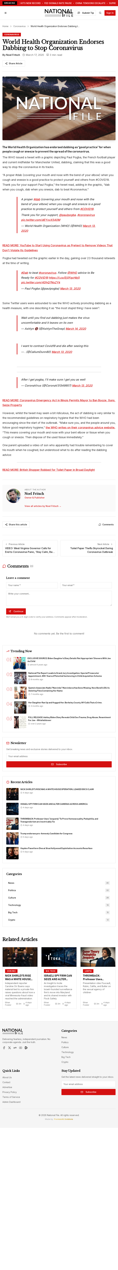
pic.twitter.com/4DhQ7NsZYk (40, 282)
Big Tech (66, 1057)
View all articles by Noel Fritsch (43, 506)
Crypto (64, 1062)
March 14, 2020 (76, 328)
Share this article (18, 524)
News (64, 1037)
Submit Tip (88, 13)
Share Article (15, 63)
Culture (65, 1047)
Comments (108, 524)
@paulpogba (67, 215)
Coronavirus (19, 26)
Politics (65, 1042)
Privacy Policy (9, 1092)
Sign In (110, 13)
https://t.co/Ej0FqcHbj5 (64, 277)
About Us (7, 1077)
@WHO (72, 272)
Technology (67, 1052)
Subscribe (61, 764)
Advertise (7, 1087)
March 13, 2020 (70, 288)
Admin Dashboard (11, 1102)
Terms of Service (11, 1097)
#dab (36, 199)
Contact (6, 1082)
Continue (18, 611)
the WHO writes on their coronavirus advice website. (80, 427)
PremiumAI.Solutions (63, 1119)
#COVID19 (86, 209)
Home (5, 26)
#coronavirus (86, 215)
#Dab (24, 272)
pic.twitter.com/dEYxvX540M (40, 219)
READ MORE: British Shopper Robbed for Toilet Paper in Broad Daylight (48, 469)
